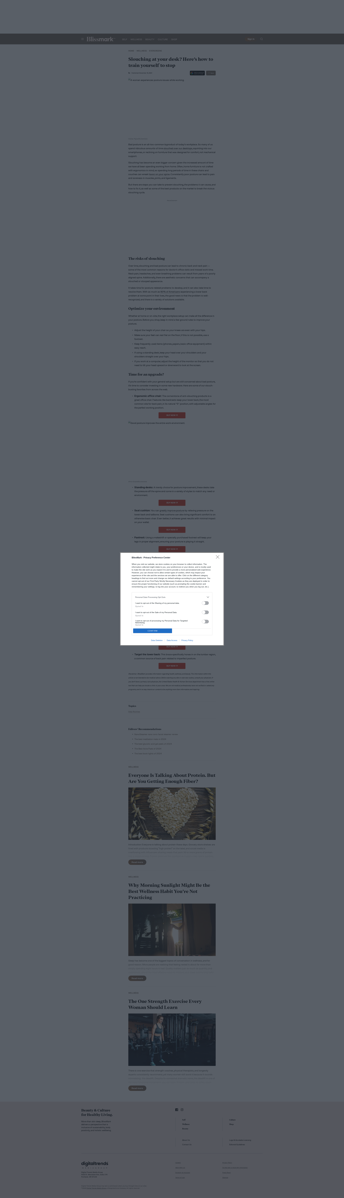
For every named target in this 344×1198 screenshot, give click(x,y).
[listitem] (172, 597)
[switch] (205, 603)
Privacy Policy (187, 640)
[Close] (218, 557)
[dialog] (172, 599)
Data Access (172, 640)
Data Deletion (157, 640)
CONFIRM (153, 631)
